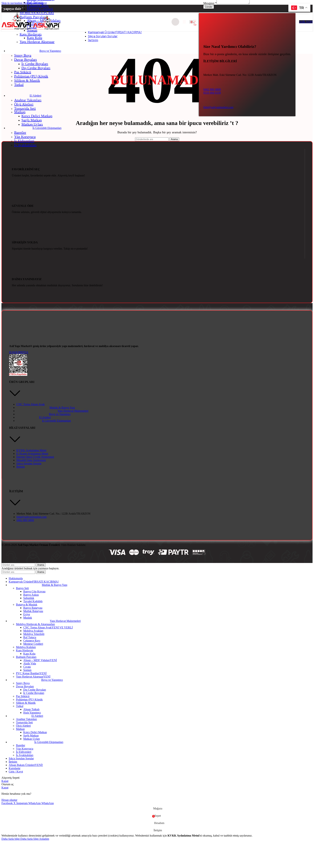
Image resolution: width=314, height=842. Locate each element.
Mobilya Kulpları (26, 647)
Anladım (44, 838)
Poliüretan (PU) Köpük (31, 76)
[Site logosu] (17, 29)
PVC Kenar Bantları (31, 673)
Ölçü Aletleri (23, 104)
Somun (27, 670)
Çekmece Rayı (37, 5)
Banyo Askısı (31, 594)
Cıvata (27, 666)
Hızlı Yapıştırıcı (32, 712)
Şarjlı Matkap (31, 120)
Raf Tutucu (35, 2)
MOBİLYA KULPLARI (37, 13)
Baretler (20, 132)
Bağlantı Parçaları (26, 656)
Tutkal (19, 85)
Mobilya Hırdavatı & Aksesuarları (35, 624)
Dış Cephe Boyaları (35, 68)
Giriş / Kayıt (16, 771)
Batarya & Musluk (26, 604)
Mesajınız (210, 3)
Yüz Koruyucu (25, 137)
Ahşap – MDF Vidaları (40, 660)
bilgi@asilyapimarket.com (218, 107)
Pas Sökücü (22, 72)
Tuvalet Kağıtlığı (33, 601)
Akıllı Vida (29, 663)
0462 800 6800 (212, 89)
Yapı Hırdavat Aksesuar (37, 42)
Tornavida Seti (25, 108)
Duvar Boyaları (25, 59)
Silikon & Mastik (27, 80)
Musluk (27, 617)
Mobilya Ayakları (33, 630)
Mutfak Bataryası (33, 611)
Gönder (208, 6)
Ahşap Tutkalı (31, 709)
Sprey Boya (22, 55)
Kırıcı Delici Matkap (36, 116)
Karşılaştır (14, 768)
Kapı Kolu (34, 38)
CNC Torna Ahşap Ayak (48, 627)
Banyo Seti (22, 588)
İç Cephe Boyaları (34, 64)
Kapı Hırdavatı (31, 34)
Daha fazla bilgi (20, 838)
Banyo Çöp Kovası (34, 591)
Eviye (26, 614)
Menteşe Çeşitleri (40, 9)
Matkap (19, 112)
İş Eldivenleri (24, 141)
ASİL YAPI (306, 21)
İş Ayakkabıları (25, 145)
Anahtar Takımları (27, 100)
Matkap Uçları (32, 124)
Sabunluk (28, 598)
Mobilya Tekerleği (33, 634)
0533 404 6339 (212, 92)
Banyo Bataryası (32, 607)
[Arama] (175, 21)
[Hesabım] (184, 21)
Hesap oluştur (9, 799)
